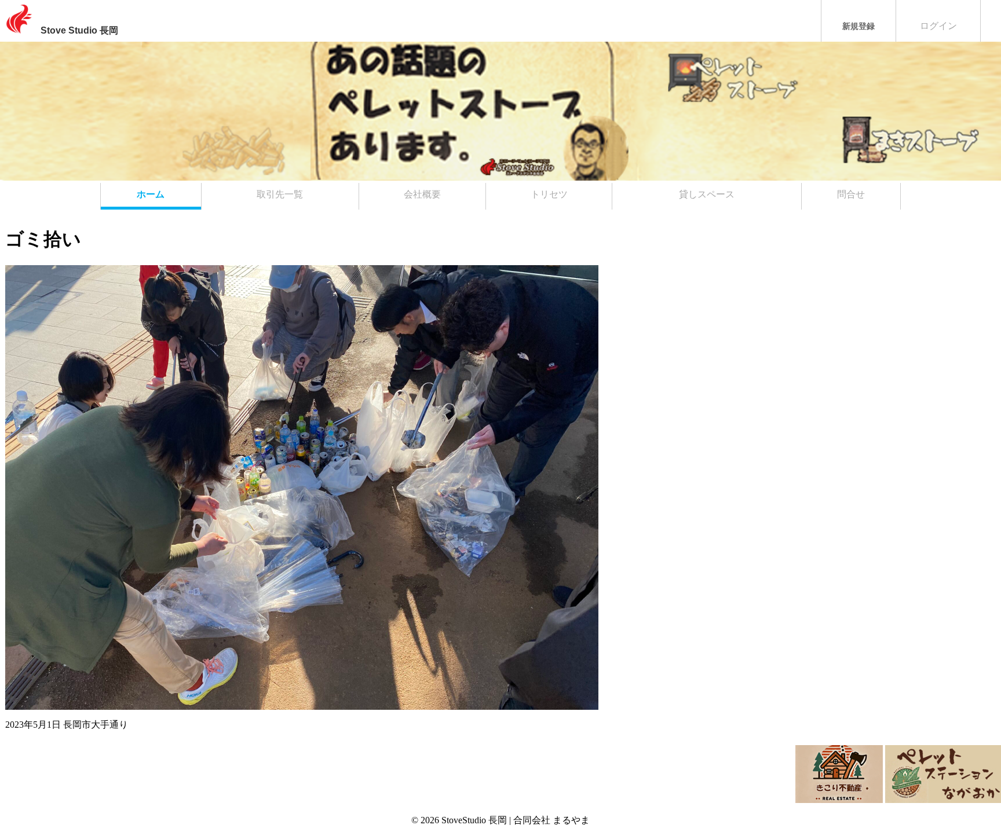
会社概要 (422, 194)
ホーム (151, 194)
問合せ (851, 194)
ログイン (938, 26)
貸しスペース (707, 194)
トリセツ (549, 194)
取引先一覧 (280, 194)
